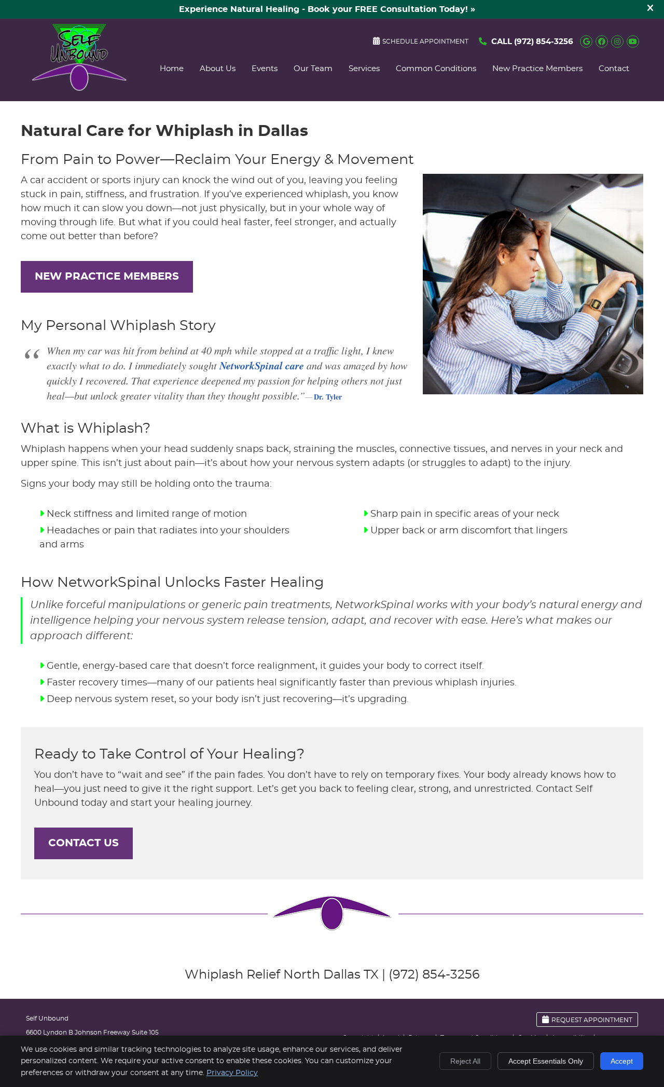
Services (364, 69)
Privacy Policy (232, 1073)
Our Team (313, 69)
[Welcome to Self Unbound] (79, 88)
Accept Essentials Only (545, 1061)
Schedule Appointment (425, 41)
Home (172, 69)
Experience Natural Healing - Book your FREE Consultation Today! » (327, 9)
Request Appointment (591, 1020)
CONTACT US (83, 843)
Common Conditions (436, 69)
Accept (622, 1061)
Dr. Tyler (328, 396)
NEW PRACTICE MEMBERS (107, 276)
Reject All (465, 1061)
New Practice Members (537, 69)
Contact (614, 69)
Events (265, 69)
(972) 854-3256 (543, 42)
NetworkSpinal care (261, 365)
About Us (218, 69)
